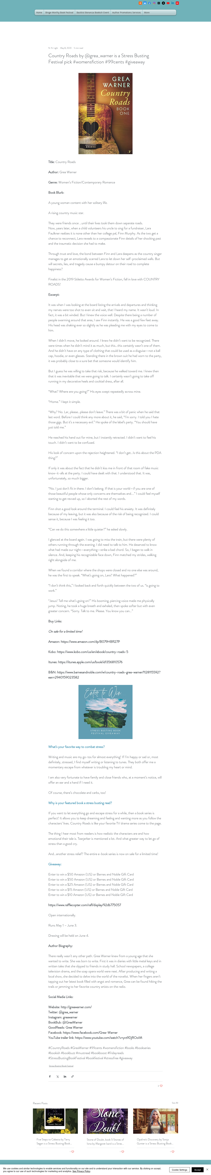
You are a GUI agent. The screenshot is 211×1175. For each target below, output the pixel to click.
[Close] (207, 1170)
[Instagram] (154, 3)
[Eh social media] (177, 3)
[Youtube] (168, 3)
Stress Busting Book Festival (61, 1065)
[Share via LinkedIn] (64, 1076)
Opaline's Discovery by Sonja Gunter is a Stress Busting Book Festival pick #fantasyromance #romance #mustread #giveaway (154, 1141)
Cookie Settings (179, 1169)
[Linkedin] (172, 3)
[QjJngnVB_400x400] (144, 3)
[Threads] (158, 3)
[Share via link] (72, 1076)
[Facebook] (149, 3)
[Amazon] (163, 3)
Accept (197, 1169)
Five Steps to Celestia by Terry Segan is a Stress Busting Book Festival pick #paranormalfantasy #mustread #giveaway (55, 1141)
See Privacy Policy (81, 1171)
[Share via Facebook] (49, 1076)
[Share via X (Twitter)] (57, 1076)
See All (175, 1102)
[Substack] (140, 3)
